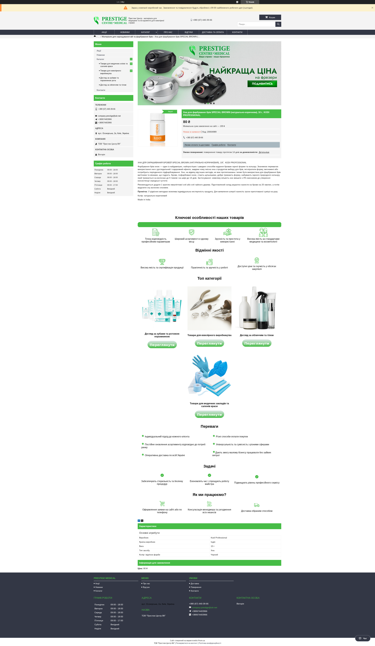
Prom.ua (201, 641)
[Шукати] (278, 24)
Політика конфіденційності (210, 643)
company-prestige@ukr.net (109, 116)
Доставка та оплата (213, 32)
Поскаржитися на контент (186, 643)
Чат (365, 638)
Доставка (195, 583)
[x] (142, 521)
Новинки (124, 32)
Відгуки (189, 32)
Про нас (168, 32)
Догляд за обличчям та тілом (113, 85)
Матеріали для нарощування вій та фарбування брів (127, 36)
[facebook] (139, 521)
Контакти (237, 32)
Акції (104, 32)
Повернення (196, 587)
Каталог (145, 32)
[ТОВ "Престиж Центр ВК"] (110, 24)
